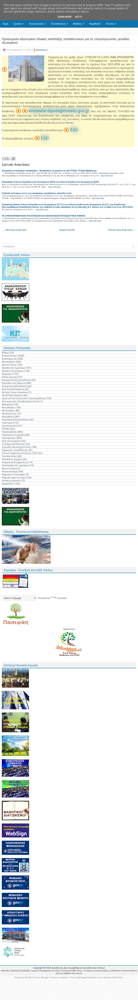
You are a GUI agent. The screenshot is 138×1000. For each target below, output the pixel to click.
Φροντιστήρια (9, 468)
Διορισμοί (7, 374)
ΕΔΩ (74, 130)
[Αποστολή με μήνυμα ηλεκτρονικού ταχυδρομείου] (3, 158)
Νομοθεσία (94, 23)
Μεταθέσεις (8, 407)
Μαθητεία (7, 404)
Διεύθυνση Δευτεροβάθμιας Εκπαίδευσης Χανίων (78, 967)
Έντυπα (111, 23)
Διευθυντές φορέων (13, 371)
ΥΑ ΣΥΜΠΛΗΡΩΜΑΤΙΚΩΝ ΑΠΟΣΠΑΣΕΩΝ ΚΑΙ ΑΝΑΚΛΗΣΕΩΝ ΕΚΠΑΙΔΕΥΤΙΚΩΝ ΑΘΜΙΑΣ (43, 216)
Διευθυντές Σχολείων (13, 367)
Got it (78, 16)
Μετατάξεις (8, 410)
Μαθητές (78, 23)
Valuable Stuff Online (113, 977)
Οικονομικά (8, 422)
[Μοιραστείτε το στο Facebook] (13, 158)
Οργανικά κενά (10, 425)
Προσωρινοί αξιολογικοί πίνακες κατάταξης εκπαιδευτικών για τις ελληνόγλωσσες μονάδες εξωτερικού (66, 40)
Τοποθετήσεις (9, 456)
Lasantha (64, 977)
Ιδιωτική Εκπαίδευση (13, 389)
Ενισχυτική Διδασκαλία (14, 386)
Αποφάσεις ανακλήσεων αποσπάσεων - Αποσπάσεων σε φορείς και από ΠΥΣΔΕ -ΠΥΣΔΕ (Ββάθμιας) (49, 170)
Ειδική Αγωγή (9, 377)
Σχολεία (18, 23)
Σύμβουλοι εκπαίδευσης (15, 450)
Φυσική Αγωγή (9, 471)
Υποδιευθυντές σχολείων (15, 465)
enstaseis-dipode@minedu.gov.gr (59, 111)
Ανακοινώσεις (37, 23)
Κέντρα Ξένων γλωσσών (15, 392)
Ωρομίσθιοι (8, 483)
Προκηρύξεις (9, 438)
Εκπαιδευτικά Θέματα (13, 383)
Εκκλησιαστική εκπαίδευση (16, 380)
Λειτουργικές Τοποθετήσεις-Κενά (20, 401)
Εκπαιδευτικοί (59, 23)
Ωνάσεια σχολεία (11, 480)
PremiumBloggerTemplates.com (86, 977)
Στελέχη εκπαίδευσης (13, 444)
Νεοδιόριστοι (9, 413)
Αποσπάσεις (42, 50)
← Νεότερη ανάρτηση (14, 229)
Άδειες (5, 352)
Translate (62, 598)
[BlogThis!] (7, 158)
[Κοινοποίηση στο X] (10, 158)
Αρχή (5, 23)
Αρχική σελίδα (67, 229)
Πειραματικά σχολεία (13, 435)
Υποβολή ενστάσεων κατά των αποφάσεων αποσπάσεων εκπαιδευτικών (37, 193)
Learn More (65, 16)
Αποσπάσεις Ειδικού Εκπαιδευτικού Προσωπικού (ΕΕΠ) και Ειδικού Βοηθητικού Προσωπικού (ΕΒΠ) (50, 182)
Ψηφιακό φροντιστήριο (14, 477)
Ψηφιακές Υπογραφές (13, 474)
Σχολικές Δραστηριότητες (16, 447)
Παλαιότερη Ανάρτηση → (121, 229)
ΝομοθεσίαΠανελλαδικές (15, 419)
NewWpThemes (32, 977)
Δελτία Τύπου (9, 364)
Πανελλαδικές (9, 431)
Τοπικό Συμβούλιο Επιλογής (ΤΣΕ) (20, 453)
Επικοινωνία (31, 31)
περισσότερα (107, 175)
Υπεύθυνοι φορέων (12, 459)
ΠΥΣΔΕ (5, 428)
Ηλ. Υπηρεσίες (11, 31)
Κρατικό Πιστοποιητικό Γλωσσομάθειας (23, 398)
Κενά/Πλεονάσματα (12, 395)
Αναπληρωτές (9, 358)
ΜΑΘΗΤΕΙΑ (69, 629)
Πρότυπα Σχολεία (11, 441)
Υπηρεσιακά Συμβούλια (14, 462)
